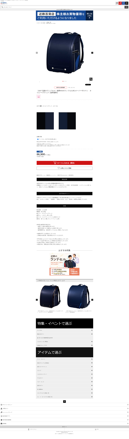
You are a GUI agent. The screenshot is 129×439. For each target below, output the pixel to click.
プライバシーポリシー (7, 404)
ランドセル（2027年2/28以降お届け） (48, 139)
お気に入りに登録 (65, 168)
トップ (38, 22)
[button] (92, 53)
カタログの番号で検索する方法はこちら (64, 9)
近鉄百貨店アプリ (6, 416)
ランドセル (43, 22)
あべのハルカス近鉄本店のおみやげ (45, 337)
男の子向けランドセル (51, 23)
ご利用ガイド (5, 408)
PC (98, 429)
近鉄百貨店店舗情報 (6, 419)
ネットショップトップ (7, 412)
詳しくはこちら (72, 87)
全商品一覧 (49, 22)
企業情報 (4, 423)
